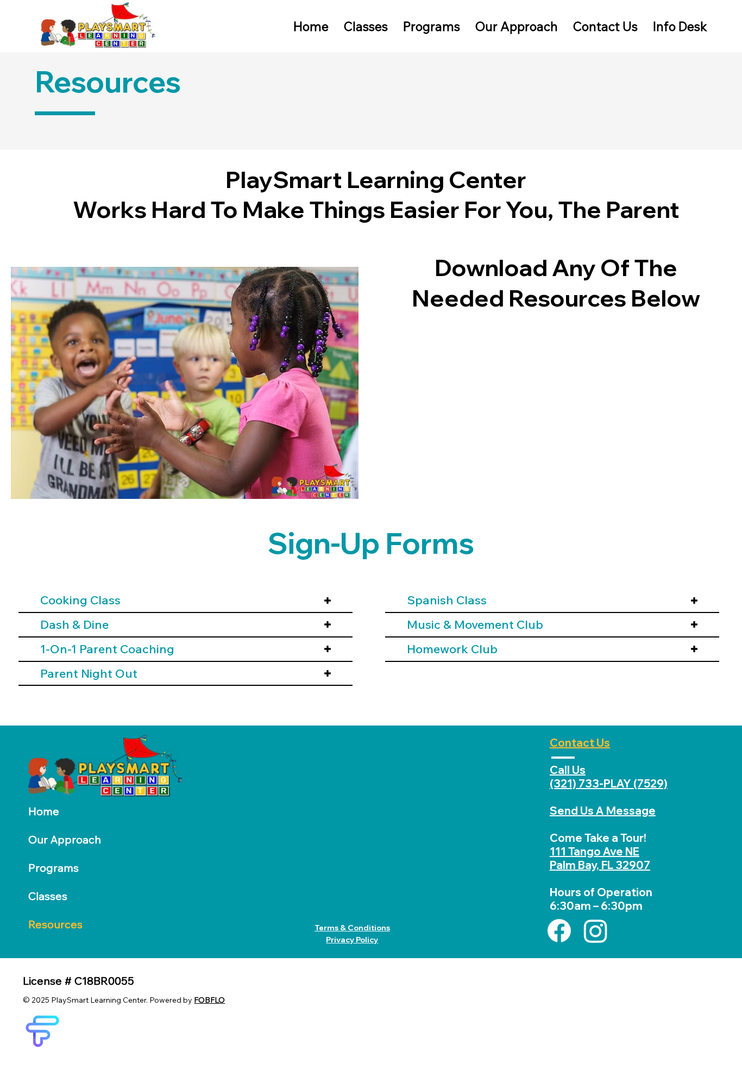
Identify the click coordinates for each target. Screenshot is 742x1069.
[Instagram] (595, 930)
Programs (53, 867)
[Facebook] (559, 930)
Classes (47, 896)
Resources (55, 924)
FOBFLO (209, 1000)
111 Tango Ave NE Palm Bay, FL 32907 (600, 858)
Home (43, 811)
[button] (680, 26)
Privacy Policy (352, 940)
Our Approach (64, 839)
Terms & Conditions (352, 928)
